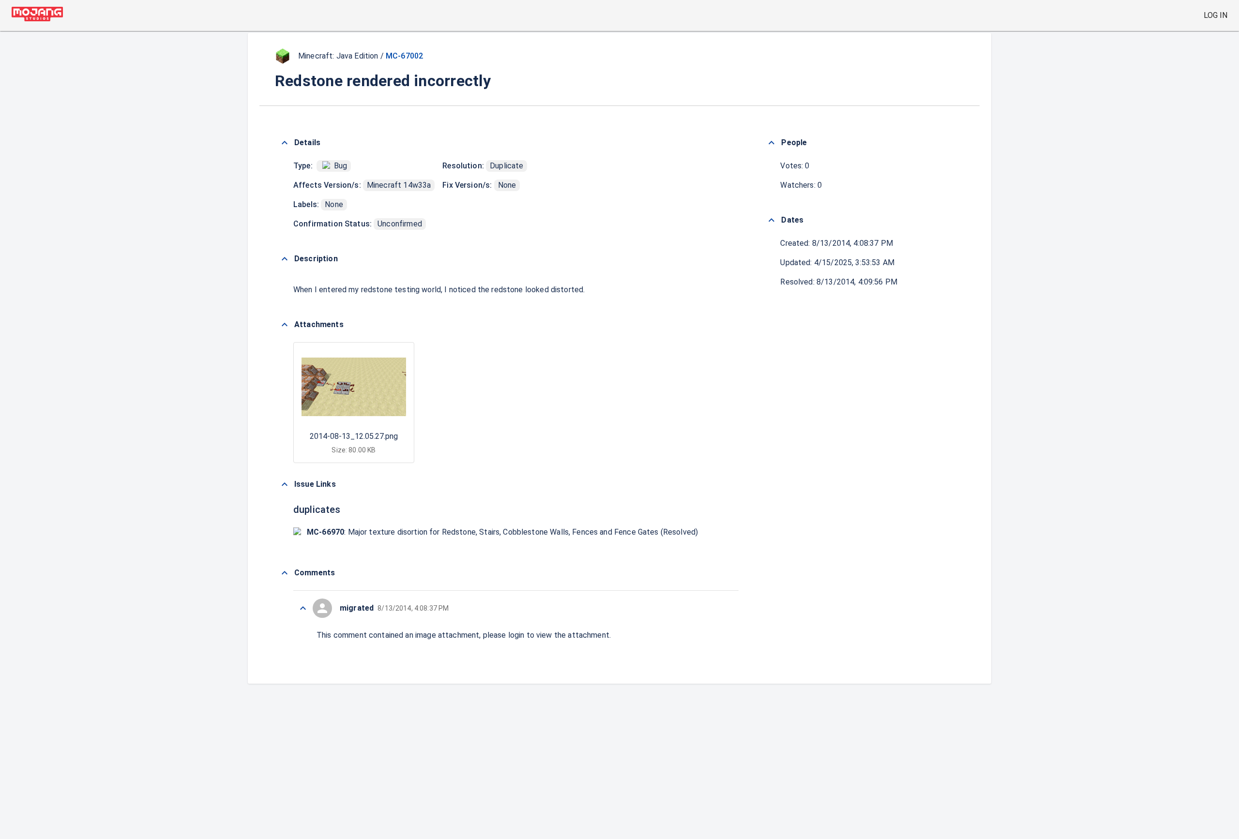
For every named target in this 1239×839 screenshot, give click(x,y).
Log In (1215, 15)
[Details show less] (284, 142)
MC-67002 (404, 55)
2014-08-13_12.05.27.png (354, 436)
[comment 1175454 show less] (303, 608)
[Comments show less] (284, 573)
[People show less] (771, 142)
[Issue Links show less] (284, 484)
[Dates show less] (771, 220)
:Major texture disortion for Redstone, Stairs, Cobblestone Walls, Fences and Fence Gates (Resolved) (502, 532)
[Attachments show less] (284, 324)
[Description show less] (284, 259)
